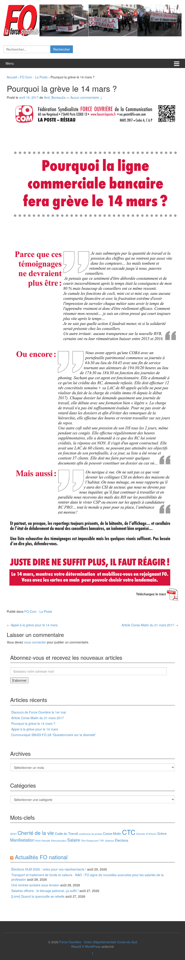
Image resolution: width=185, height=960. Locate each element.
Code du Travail (66, 833)
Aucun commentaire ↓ (86, 97)
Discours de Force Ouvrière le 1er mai (38, 712)
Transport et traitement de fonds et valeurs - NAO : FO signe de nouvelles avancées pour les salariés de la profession (87, 877)
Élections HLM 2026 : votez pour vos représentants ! (48, 869)
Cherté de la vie (36, 832)
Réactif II (77, 946)
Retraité (46, 840)
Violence (109, 840)
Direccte (140, 834)
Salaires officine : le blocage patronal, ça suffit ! (45, 890)
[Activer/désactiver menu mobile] (177, 63)
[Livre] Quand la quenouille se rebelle (38, 896)
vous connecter (35, 642)
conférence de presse (90, 834)
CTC (128, 832)
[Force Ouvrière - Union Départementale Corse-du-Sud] (92, 20)
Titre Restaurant (89, 840)
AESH (13, 834)
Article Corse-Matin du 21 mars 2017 (150, 625)
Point (38, 840)
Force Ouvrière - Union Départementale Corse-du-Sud (98, 942)
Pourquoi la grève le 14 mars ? (33, 723)
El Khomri (151, 834)
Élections (121, 840)
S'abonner (19, 680)
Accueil (12, 77)
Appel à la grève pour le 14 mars (32, 625)
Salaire (73, 840)
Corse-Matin (112, 833)
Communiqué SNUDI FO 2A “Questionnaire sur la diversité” (53, 734)
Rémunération (58, 840)
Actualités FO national (41, 857)
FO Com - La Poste (34, 77)
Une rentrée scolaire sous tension (35, 885)
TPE (101, 840)
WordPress (93, 946)
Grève (161, 833)
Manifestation (22, 840)
